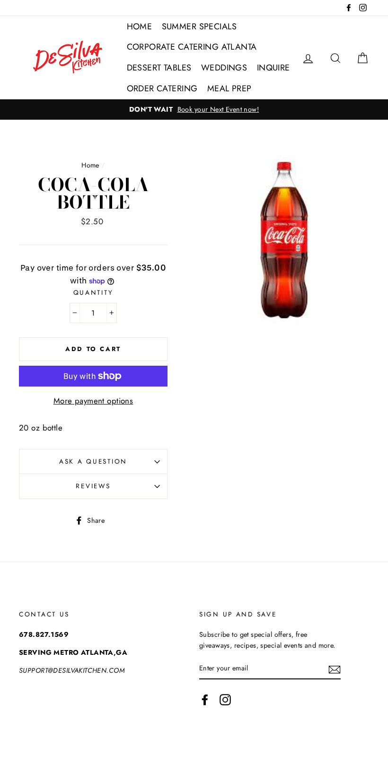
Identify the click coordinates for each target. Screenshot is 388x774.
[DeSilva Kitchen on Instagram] (225, 699)
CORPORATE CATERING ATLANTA (192, 47)
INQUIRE (273, 68)
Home (90, 165)
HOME (139, 26)
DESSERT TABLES (159, 68)
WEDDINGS (224, 68)
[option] (194, 109)
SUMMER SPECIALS (199, 26)
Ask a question (93, 461)
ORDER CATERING (162, 88)
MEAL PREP (229, 88)
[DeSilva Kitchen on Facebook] (205, 699)
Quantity (93, 292)
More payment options (93, 400)
